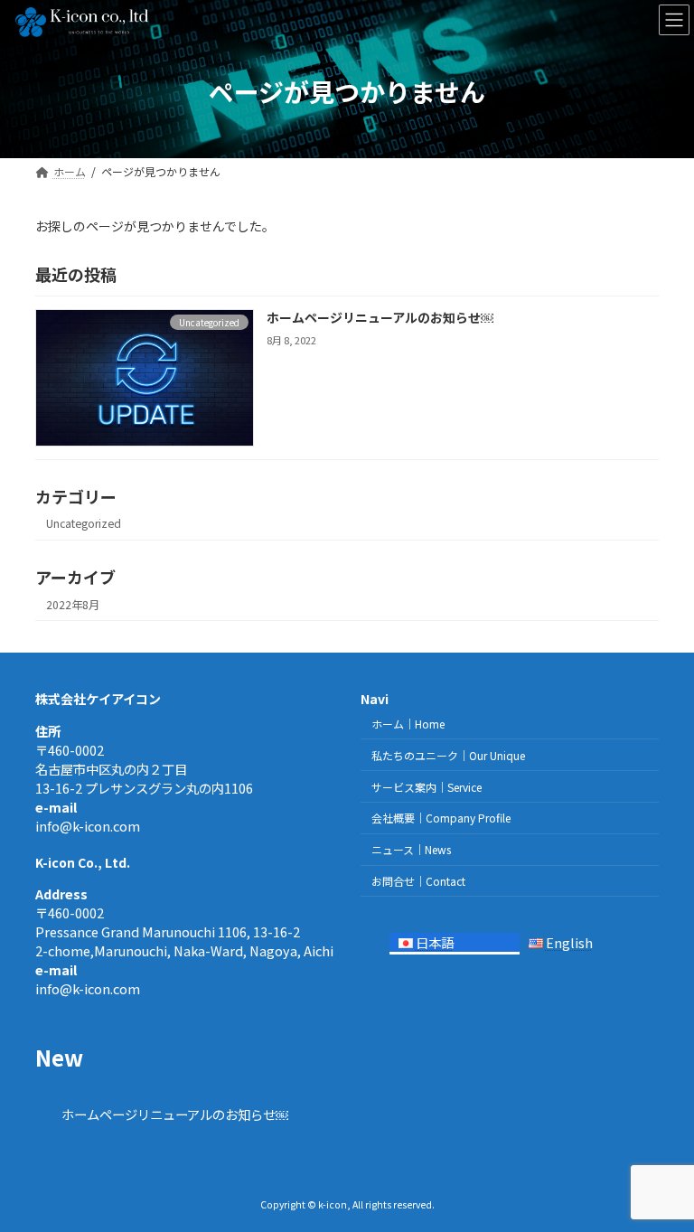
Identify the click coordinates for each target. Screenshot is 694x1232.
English (569, 942)
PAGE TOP (660, 1178)
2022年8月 (72, 605)
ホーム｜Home (408, 723)
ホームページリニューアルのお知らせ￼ (380, 317)
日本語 (435, 942)
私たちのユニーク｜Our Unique (448, 755)
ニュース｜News (411, 849)
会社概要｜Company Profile (441, 817)
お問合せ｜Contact (418, 881)
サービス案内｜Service (426, 787)
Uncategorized (83, 523)
